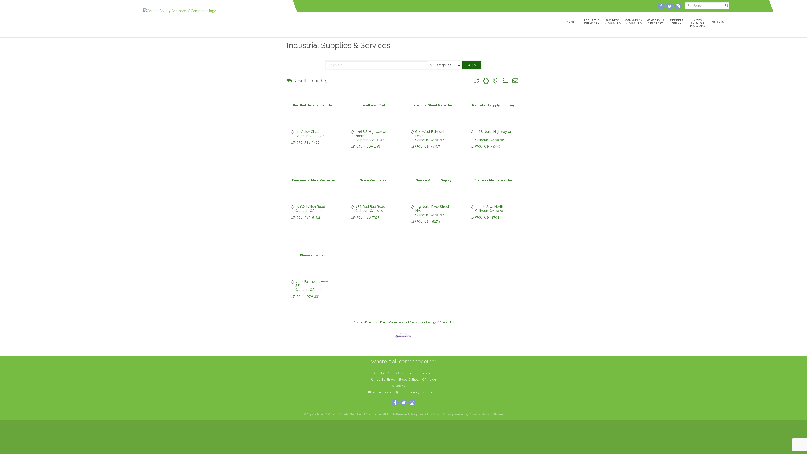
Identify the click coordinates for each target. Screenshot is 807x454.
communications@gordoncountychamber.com (405, 392)
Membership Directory (655, 22)
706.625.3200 (405, 386)
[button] (289, 80)
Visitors (717, 21)
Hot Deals (410, 322)
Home (571, 21)
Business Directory (365, 322)
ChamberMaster (480, 414)
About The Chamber (591, 22)
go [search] (474, 65)
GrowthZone (441, 414)
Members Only (676, 22)
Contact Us (446, 322)
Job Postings (428, 322)
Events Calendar (390, 322)
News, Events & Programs (697, 23)
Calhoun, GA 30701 (405, 379)
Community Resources (633, 22)
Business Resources (613, 22)
